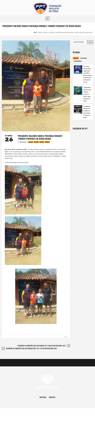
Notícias (42, 142)
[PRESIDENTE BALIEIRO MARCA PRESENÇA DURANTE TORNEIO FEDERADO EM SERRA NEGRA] (36, 86)
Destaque (36, 142)
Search (90, 42)
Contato (52, 397)
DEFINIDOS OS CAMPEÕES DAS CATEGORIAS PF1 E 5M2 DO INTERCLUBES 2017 (42, 346)
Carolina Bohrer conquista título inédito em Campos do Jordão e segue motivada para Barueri (87, 94)
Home (35, 32)
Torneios (40, 32)
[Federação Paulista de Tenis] (47, 8)
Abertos (46, 32)
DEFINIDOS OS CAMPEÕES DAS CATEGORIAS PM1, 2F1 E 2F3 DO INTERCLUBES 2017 (31, 348)
